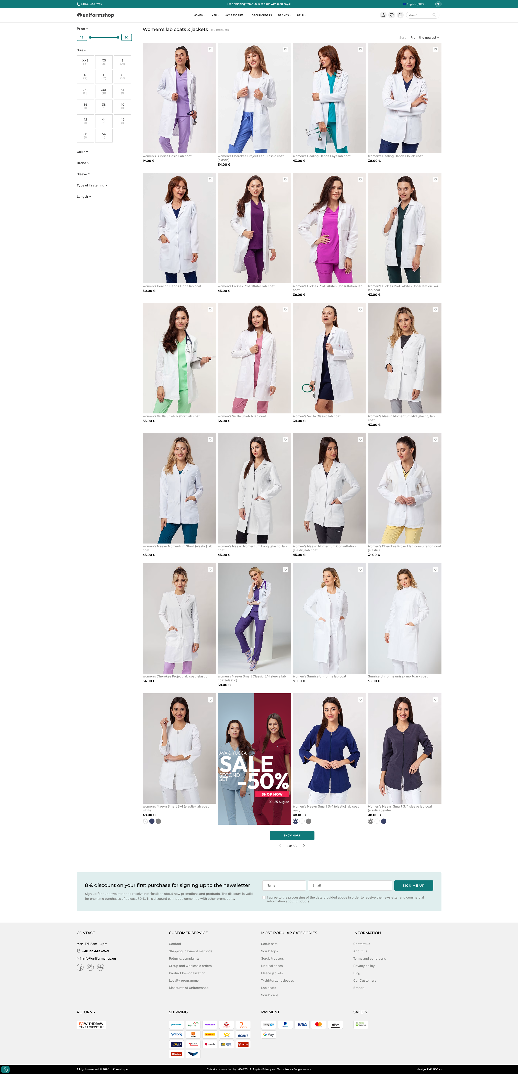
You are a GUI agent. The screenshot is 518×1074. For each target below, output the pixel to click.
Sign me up (414, 886)
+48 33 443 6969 (91, 3)
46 (122, 121)
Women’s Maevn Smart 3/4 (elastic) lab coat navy (326, 808)
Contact (175, 944)
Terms (281, 1069)
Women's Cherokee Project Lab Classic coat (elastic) (251, 158)
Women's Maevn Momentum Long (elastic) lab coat (252, 548)
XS (104, 62)
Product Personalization (187, 973)
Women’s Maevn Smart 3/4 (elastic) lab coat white (176, 808)
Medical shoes (272, 966)
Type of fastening (90, 185)
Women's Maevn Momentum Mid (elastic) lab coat (401, 418)
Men (214, 15)
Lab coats (268, 988)
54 (104, 136)
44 (104, 121)
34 (122, 91)
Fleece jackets (272, 973)
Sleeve (82, 174)
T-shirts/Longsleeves (277, 980)
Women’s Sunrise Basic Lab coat (167, 156)
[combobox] (422, 15)
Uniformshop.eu (119, 1069)
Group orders (262, 15)
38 (104, 106)
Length (82, 196)
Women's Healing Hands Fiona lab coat (172, 286)
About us (360, 951)
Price (81, 29)
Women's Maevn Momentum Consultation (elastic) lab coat (324, 548)
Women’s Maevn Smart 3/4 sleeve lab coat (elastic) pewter (400, 808)
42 (85, 121)
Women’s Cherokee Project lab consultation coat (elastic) (404, 548)
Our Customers (364, 980)
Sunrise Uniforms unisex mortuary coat (398, 676)
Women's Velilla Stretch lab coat (242, 416)
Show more (292, 835)
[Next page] (304, 845)
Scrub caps (269, 995)
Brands (283, 15)
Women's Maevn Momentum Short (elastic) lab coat (177, 548)
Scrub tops (269, 951)
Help (300, 15)
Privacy (266, 1069)
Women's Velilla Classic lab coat (317, 416)
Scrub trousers (272, 958)
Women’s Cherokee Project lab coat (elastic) (175, 676)
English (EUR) (415, 4)
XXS (85, 62)
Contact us (361, 944)
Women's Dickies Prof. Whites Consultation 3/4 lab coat (403, 288)
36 (85, 106)
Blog (356, 973)
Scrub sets (269, 944)
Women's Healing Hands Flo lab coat (395, 156)
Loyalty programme (184, 980)
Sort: (402, 37)
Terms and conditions (369, 958)
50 (85, 136)
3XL (104, 91)
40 (122, 106)
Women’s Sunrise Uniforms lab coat (319, 676)
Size (80, 50)
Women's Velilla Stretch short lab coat (171, 416)
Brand (81, 163)
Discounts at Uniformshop (189, 988)
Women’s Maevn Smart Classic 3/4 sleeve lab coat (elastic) (252, 678)
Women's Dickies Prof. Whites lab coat (246, 286)
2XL (85, 91)
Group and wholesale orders (190, 966)
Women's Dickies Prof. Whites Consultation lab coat (327, 288)
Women (198, 15)
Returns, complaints (184, 958)
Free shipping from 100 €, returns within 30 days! (258, 4)
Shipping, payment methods (190, 951)
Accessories (234, 15)
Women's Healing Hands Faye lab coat (321, 156)
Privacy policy (364, 966)
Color (81, 152)
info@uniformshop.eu (99, 958)
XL (122, 76)
